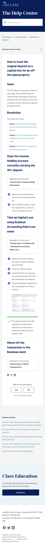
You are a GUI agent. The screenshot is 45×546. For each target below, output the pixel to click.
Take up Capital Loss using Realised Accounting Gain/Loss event (23, 138)
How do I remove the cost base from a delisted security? (20, 430)
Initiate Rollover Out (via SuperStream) (17, 451)
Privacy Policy (7, 539)
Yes (16, 390)
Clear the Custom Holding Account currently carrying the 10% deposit (23, 127)
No (29, 390)
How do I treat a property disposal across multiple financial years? (22, 438)
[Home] (10, 5)
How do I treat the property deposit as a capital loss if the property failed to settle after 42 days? (21, 423)
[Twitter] (8, 527)
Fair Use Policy (22, 539)
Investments (34, 37)
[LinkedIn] (15, 375)
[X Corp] (11, 375)
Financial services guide (11, 535)
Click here (20, 492)
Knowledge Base (21, 37)
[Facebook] (8, 375)
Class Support (7, 37)
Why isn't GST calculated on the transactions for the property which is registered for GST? (21, 445)
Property (5, 40)
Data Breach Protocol (10, 541)
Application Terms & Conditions (13, 537)
